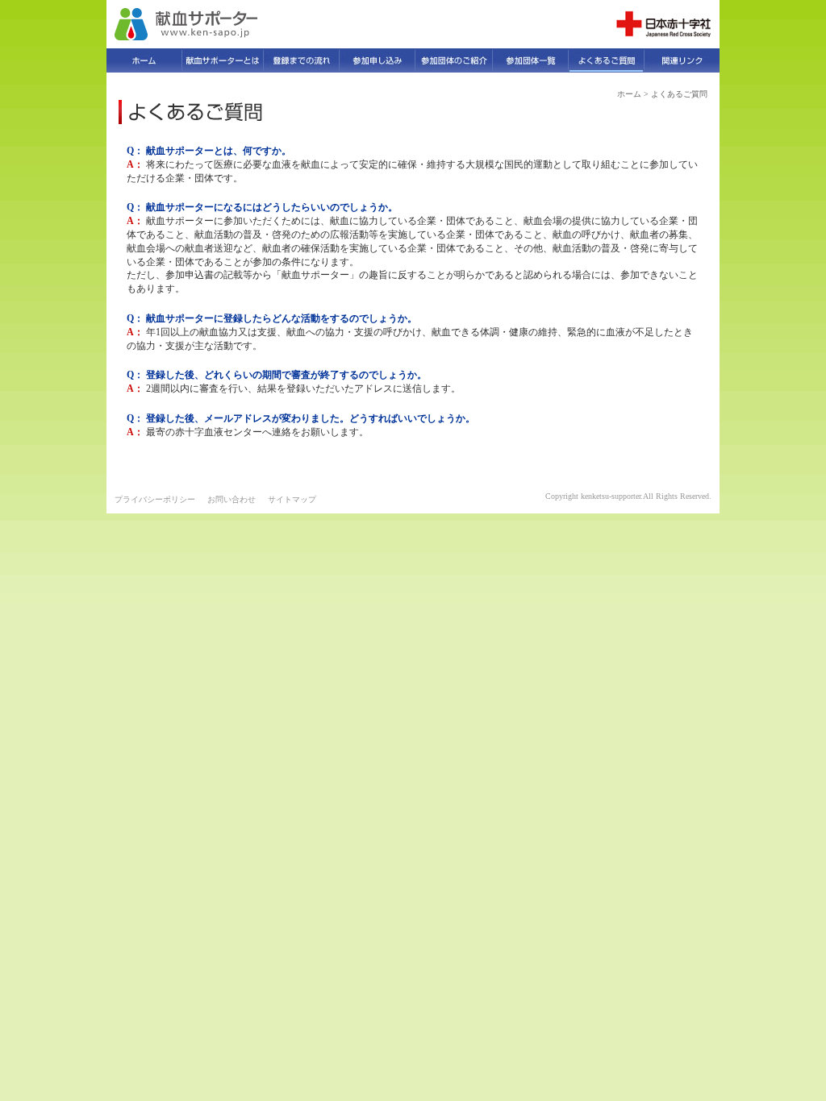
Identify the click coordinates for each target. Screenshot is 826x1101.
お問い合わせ (231, 499)
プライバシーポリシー (155, 499)
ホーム (629, 93)
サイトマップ (292, 499)
